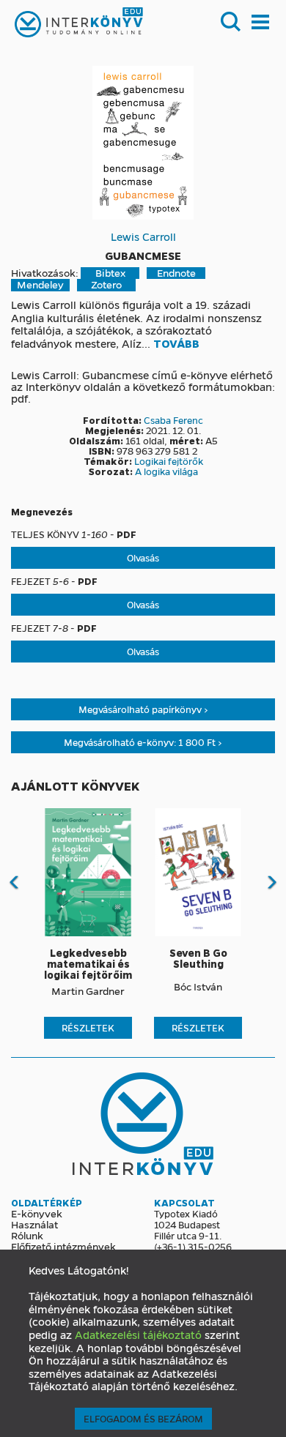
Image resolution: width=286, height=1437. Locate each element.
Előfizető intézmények (63, 1246)
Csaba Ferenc (173, 420)
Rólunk (27, 1235)
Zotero (106, 285)
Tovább (176, 344)
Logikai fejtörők (168, 461)
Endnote (176, 273)
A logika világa (166, 471)
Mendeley (40, 285)
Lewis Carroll (143, 236)
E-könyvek (36, 1213)
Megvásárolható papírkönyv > (143, 709)
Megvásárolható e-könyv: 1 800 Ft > (143, 742)
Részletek (88, 1027)
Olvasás (143, 557)
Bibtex (110, 273)
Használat (34, 1224)
